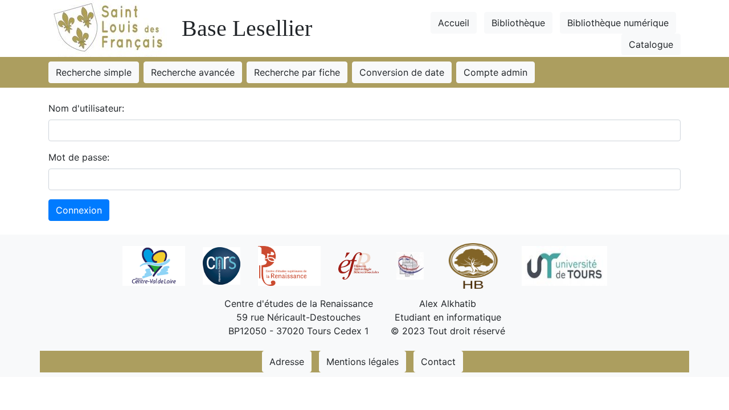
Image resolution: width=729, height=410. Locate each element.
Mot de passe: (78, 157)
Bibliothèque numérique (618, 22)
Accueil (453, 22)
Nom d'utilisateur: (86, 108)
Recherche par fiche (297, 72)
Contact (438, 361)
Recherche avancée (193, 72)
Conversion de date (401, 72)
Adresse (286, 361)
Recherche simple (94, 72)
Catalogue (651, 44)
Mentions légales (362, 361)
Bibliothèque (518, 22)
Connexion (79, 210)
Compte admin (495, 72)
